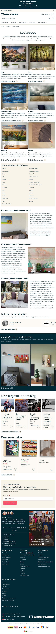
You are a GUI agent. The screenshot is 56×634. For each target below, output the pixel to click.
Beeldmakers (22, 22)
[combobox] (24, 18)
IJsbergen (5, 198)
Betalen (6, 539)
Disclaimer (22, 623)
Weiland (31, 193)
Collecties (13, 22)
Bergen (3, 72)
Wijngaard (4, 150)
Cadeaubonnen (8, 545)
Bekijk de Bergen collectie (8, 81)
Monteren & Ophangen (10, 543)
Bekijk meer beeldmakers (8, 329)
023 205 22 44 (22, 528)
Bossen (30, 72)
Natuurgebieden (33, 168)
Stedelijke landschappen (35, 185)
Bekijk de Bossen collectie (35, 81)
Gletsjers (4, 185)
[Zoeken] (53, 18)
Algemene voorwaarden (14, 623)
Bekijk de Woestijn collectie (35, 160)
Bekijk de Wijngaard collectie (9, 160)
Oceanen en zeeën (6, 111)
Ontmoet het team (36, 544)
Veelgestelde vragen (9, 535)
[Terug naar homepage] (9, 14)
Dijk (3, 176)
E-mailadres (6, 495)
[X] (15, 606)
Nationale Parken (6, 204)
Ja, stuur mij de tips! (10, 502)
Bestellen (6, 537)
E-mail (15, 530)
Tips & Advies (41, 22)
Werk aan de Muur (9, 579)
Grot (3, 190)
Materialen (32, 22)
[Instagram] (8, 606)
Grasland (4, 187)
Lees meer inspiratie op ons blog (10, 431)
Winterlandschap (33, 198)
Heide (3, 193)
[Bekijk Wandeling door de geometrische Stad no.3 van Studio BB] (48, 359)
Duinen (4, 179)
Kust (3, 201)
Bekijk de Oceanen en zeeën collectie (11, 120)
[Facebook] (13, 606)
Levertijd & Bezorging (9, 541)
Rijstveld (31, 179)
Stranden (30, 111)
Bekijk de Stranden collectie (35, 120)
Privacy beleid (44, 623)
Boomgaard (5, 171)
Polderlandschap (33, 176)
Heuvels (4, 196)
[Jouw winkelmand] (53, 14)
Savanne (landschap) (34, 182)
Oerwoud (31, 174)
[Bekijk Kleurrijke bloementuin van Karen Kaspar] (26, 358)
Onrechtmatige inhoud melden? (33, 623)
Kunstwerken (4, 22)
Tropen (30, 190)
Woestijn (30, 150)
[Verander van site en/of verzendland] (54, 10)
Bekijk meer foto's (5, 388)
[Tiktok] (17, 606)
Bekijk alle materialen (6, 475)
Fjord (3, 182)
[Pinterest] (10, 606)
